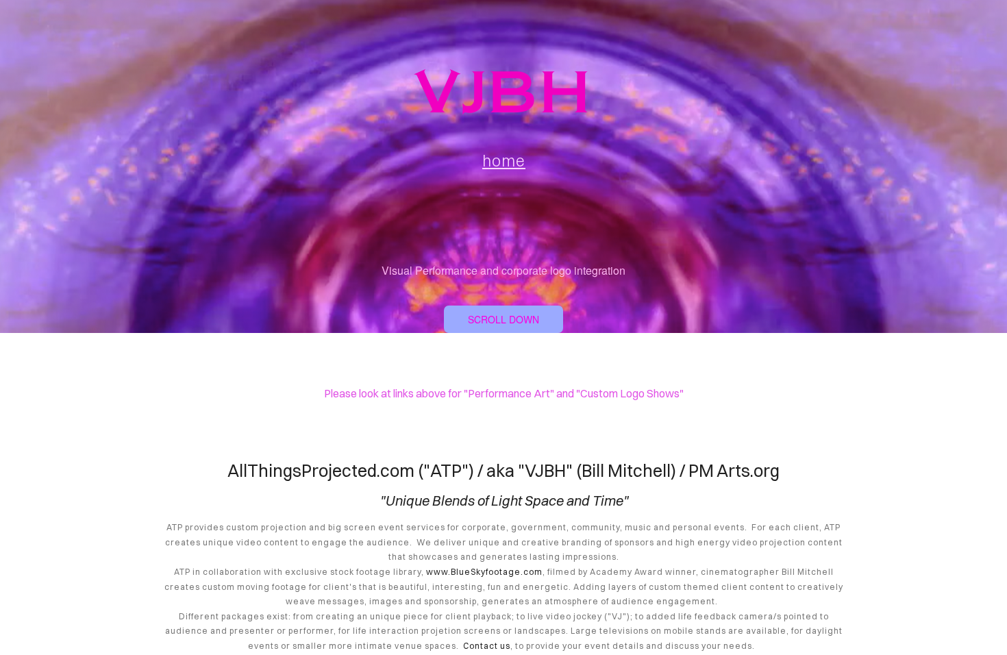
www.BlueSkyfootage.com (484, 572)
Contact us (486, 646)
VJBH (503, 92)
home (503, 161)
